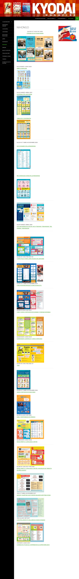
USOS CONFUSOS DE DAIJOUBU (26, 392)
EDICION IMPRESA (51, 18)
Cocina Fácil (5, 28)
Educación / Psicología (5, 35)
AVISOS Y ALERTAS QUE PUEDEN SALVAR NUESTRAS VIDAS (34, 495)
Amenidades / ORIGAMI (5, 25)
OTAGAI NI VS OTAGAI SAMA (35, 33)
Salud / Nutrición (6, 50)
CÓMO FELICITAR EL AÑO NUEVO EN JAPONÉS (30, 258)
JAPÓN (3, 38)
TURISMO (4, 59)
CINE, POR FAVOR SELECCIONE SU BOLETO (29, 285)
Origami (4, 47)
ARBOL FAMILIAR (22, 68)
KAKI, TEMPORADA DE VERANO (26, 417)
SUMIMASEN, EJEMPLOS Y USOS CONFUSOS (29, 338)
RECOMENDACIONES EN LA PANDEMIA (28, 175)
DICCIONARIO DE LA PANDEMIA (26, 146)
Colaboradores (61, 18)
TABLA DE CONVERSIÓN (24, 118)
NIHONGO (4, 44)
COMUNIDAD (5, 31)
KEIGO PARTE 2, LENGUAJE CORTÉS (27, 441)
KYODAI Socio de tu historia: (6, 62)
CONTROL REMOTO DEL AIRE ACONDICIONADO (31, 520)
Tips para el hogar (6, 56)
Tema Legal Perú (6, 53)
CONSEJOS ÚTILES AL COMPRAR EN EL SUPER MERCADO (33, 544)
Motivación (5, 41)
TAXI (18, 365)
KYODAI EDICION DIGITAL (40, 18)
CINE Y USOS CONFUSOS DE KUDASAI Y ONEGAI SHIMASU (33, 312)
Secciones (70, 18)
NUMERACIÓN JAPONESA (24, 94)
